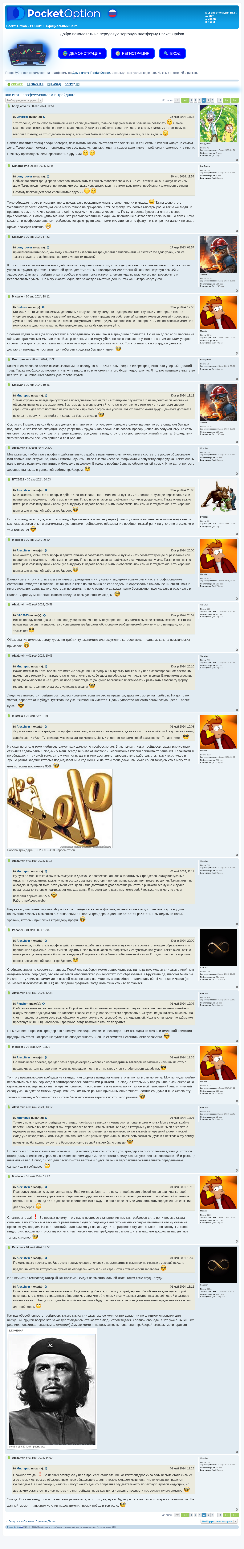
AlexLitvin (23, 490)
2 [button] (195, 100)
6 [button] (212, 100)
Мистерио (23, 395)
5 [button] (208, 100)
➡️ (72, 84)
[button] (177, 100)
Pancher (22, 1003)
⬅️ (54, 84)
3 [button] (199, 100)
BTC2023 (23, 615)
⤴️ (34, 84)
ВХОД (175, 53)
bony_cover (24, 176)
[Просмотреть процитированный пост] (44, 117)
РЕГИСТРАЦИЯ (135, 53)
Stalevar (22, 307)
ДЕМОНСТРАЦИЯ (84, 53)
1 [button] (191, 100)
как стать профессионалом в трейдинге (40, 95)
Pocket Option (13, 1527)
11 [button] (219, 100)
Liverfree (22, 116)
